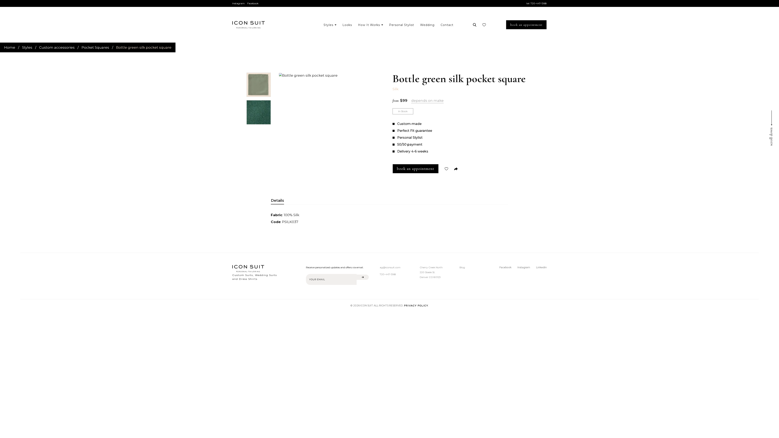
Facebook (252, 3)
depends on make (427, 101)
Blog (462, 267)
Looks (347, 25)
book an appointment (526, 25)
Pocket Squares (95, 47)
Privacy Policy (416, 305)
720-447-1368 (538, 3)
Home (9, 47)
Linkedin (541, 267)
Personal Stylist (401, 25)
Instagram (238, 3)
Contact (447, 25)
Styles (27, 47)
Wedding (427, 25)
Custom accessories (57, 47)
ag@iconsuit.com (390, 267)
